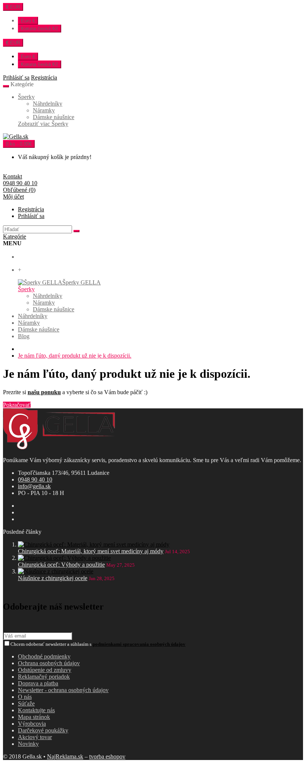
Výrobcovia (32, 723)
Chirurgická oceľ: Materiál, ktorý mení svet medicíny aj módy (90, 551)
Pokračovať (17, 405)
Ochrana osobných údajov (49, 663)
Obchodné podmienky (44, 656)
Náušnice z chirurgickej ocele (52, 578)
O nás (25, 697)
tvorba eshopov (107, 756)
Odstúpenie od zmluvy (44, 670)
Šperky (26, 97)
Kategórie (14, 236)
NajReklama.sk (65, 756)
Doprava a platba (38, 683)
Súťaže (26, 703)
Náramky (44, 110)
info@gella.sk (34, 486)
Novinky (28, 744)
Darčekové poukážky (43, 730)
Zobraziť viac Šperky (43, 124)
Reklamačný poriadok (44, 676)
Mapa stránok (34, 717)
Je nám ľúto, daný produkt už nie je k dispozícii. (74, 355)
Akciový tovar (35, 737)
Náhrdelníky (47, 103)
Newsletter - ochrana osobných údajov (63, 690)
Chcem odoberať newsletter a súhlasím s (97, 644)
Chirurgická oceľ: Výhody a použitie (61, 564)
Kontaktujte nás (36, 710)
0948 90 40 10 (35, 479)
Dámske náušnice (53, 117)
